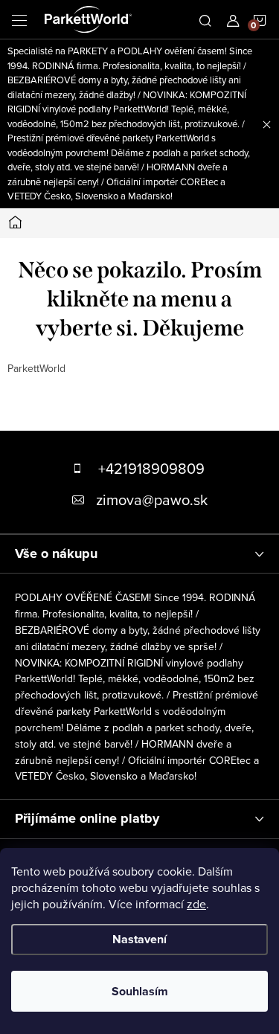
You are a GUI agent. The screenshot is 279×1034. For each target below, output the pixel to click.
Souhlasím (140, 991)
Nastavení (139, 939)
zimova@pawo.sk (152, 499)
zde (196, 904)
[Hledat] (205, 19)
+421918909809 (151, 468)
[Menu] (19, 19)
